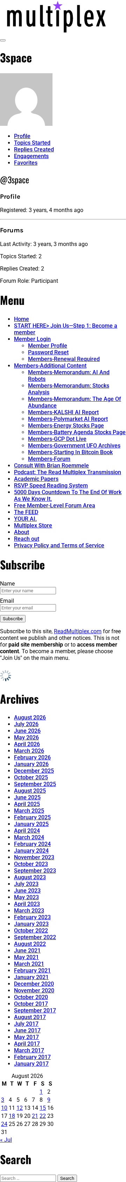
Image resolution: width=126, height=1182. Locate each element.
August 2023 (30, 877)
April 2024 (27, 830)
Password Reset (48, 352)
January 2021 (31, 977)
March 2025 (29, 810)
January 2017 (31, 1063)
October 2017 (31, 1003)
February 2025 (32, 817)
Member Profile (47, 345)
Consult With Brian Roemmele (51, 465)
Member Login (32, 339)
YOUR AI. (25, 518)
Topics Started (32, 142)
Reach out (26, 538)
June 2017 (27, 1030)
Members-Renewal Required (64, 359)
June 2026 (27, 730)
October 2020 (31, 997)
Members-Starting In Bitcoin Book (70, 452)
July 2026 (26, 724)
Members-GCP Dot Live (57, 439)
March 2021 (29, 964)
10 (4, 1108)
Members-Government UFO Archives (74, 445)
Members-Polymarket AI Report (68, 419)
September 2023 (35, 870)
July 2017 (26, 1023)
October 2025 (31, 777)
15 (43, 1108)
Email (7, 600)
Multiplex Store (33, 525)
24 (4, 1124)
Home (21, 319)
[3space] (26, 124)
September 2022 (35, 937)
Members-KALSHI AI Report (63, 412)
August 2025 (30, 790)
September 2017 (35, 1010)
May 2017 (26, 1037)
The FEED (26, 512)
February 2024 (32, 844)
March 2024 (29, 837)
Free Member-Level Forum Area (54, 505)
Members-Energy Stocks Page (66, 425)
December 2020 (34, 984)
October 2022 (31, 930)
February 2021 (32, 970)
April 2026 (27, 744)
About (21, 532)
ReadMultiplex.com (78, 631)
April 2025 (27, 804)
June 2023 (27, 890)
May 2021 (26, 957)
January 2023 (31, 924)
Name (7, 583)
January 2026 (31, 764)
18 (12, 1116)
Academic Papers (36, 479)
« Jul (6, 1139)
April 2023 (27, 904)
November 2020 (34, 990)
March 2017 (29, 1050)
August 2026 (30, 717)
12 (19, 1108)
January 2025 (31, 824)
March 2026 (29, 750)
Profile (22, 136)
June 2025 (27, 797)
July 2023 (26, 884)
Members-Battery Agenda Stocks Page (77, 432)
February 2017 (32, 1057)
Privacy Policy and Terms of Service (59, 545)
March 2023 (29, 910)
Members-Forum (49, 459)
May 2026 (26, 737)
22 (43, 1116)
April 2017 (27, 1043)
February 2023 (32, 917)
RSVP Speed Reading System (51, 485)
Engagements (31, 156)
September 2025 (35, 784)
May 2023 (26, 897)
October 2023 (31, 864)
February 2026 (32, 757)
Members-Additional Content (50, 365)
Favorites (25, 162)
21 (35, 1116)
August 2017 (30, 1017)
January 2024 (31, 850)
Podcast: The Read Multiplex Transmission (67, 472)
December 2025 (34, 770)
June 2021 (27, 950)
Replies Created (34, 149)
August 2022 (30, 944)
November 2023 (34, 857)
